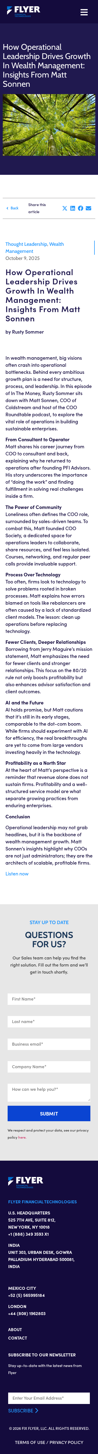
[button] (65, 208)
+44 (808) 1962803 (26, 1313)
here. (22, 1137)
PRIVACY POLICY (66, 1442)
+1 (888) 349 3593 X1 (28, 1234)
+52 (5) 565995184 (26, 1295)
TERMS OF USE (30, 1442)
